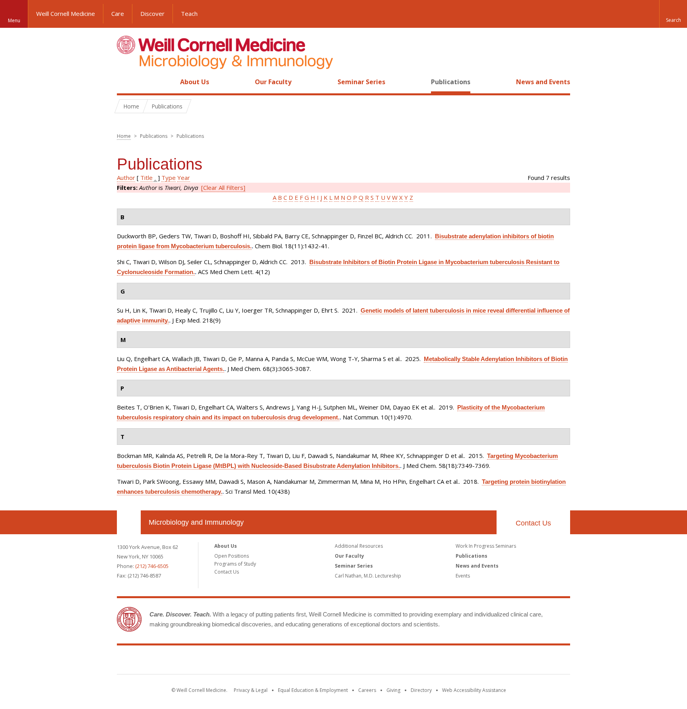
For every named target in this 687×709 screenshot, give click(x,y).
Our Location (129, 522)
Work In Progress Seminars (486, 546)
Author (126, 178)
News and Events (543, 81)
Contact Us (533, 523)
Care (117, 13)
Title (146, 178)
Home (125, 82)
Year (183, 178)
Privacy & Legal (251, 690)
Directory (421, 690)
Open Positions (231, 556)
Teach (189, 13)
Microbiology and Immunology (196, 522)
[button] (673, 14)
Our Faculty (273, 81)
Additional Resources (359, 546)
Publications (450, 81)
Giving (393, 690)
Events (463, 575)
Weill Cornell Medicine (65, 13)
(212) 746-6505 (152, 566)
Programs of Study (235, 563)
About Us (194, 81)
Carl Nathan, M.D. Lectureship (368, 575)
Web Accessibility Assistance (474, 690)
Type (168, 178)
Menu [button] (14, 20)
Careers (367, 690)
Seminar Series (361, 81)
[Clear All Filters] (223, 187)
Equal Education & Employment (313, 690)
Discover (152, 13)
